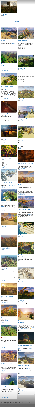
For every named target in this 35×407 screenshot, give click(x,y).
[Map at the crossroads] (26, 338)
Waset (29, 121)
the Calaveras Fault (28, 101)
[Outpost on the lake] (26, 202)
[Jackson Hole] (26, 61)
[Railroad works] (26, 228)
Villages (9, 71)
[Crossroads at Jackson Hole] (9, 57)
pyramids (24, 121)
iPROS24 (30, 402)
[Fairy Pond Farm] (26, 34)
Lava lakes (3, 142)
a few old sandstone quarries (27, 189)
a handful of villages (24, 24)
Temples (7, 98)
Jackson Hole (7, 16)
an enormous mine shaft (29, 46)
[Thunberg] (9, 261)
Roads (5, 71)
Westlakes (2, 206)
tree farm (9, 94)
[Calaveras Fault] (9, 241)
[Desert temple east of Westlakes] (26, 314)
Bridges (20, 194)
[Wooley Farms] (26, 92)
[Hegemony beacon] (26, 358)
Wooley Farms (6, 320)
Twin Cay (32, 237)
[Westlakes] (9, 331)
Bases (2, 48)
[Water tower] (9, 7)
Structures (3, 18)
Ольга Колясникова (31, 403)
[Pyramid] (26, 382)
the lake (25, 71)
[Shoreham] (9, 195)
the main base (13, 43)
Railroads (22, 52)
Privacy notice (26, 405)
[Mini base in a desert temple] (9, 79)
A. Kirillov (4, 15)
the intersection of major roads (8, 229)
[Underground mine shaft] (26, 156)
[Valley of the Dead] (26, 112)
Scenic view (6, 70)
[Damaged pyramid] (9, 356)
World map (19, 348)
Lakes (21, 219)
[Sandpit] (9, 34)
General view (3, 70)
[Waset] (26, 177)
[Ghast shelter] (9, 107)
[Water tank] (26, 273)
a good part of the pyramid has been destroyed (26, 328)
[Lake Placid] (9, 219)
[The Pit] (26, 248)
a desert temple (11, 343)
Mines (4, 48)
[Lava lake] (9, 131)
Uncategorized (3, 166)
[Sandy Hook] (26, 132)
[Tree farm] (26, 293)
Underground (23, 168)
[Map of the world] (9, 151)
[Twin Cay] (9, 379)
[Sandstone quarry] (9, 175)
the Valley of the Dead (12, 185)
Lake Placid (30, 348)
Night (19, 349)
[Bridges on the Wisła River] (9, 289)
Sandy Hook (2, 45)
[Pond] (9, 311)
